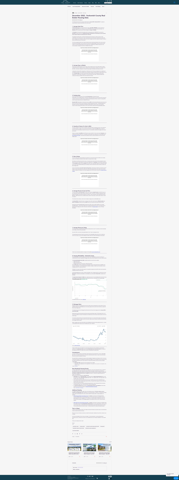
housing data (102, 426)
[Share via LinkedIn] (77, 433)
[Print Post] (81, 433)
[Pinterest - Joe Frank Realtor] (111, 1)
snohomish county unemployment (90, 428)
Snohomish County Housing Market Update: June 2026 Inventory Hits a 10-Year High (89, 453)
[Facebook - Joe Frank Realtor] (106, 1)
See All (110, 441)
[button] (174, 2)
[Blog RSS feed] (97, 478)
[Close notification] (177, 473)
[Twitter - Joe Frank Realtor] (107, 1)
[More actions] (106, 12)
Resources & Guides (85, 6)
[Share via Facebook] (72, 433)
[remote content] (89, 54)
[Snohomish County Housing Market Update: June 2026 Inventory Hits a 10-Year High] (89, 447)
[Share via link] (79, 433)
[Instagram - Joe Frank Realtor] (109, 1)
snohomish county (75, 426)
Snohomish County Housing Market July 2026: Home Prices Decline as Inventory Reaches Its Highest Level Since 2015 (74, 453)
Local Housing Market (76, 6)
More (103, 6)
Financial (92, 6)
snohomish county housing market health (92, 426)
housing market (82, 426)
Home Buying (98, 6)
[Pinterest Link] (92, 476)
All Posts (69, 6)
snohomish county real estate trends (78, 428)
